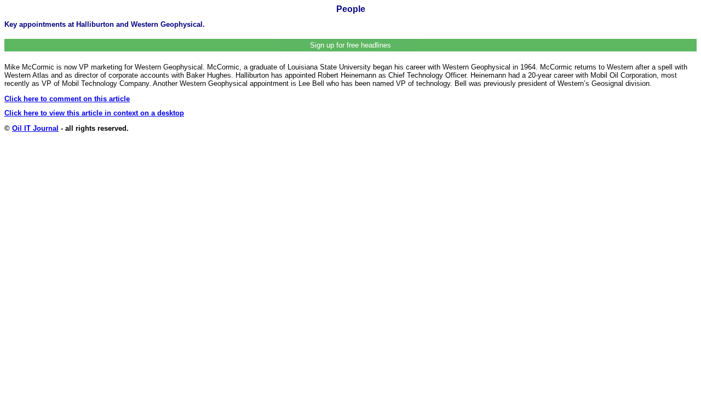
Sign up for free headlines (350, 45)
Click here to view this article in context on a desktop (94, 113)
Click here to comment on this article (67, 99)
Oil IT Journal (35, 128)
